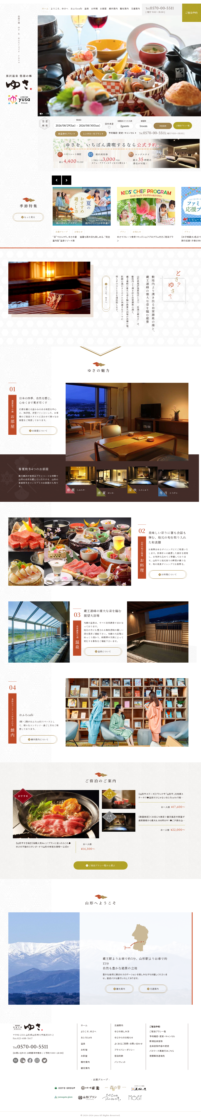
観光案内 (124, 8)
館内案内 (113, 8)
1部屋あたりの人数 (124, 121)
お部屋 (103, 8)
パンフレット (120, 1061)
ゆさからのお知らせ (123, 1037)
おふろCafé (86, 1037)
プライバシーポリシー (124, 1049)
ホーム (45, 8)
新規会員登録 (156, 1041)
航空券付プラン (65, 133)
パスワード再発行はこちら (161, 1050)
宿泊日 (78, 120)
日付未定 (109, 123)
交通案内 (135, 8)
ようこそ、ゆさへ (59, 8)
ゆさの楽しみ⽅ (121, 1031)
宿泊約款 (118, 1055)
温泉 (86, 8)
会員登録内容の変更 (159, 1045)
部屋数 (143, 121)
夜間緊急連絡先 (157, 1055)
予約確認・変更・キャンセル (122, 132)
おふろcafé (76, 8)
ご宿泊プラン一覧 (157, 1031)
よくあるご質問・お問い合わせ (128, 1043)
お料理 (94, 8)
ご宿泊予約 (154, 1026)
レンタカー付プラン (92, 133)
